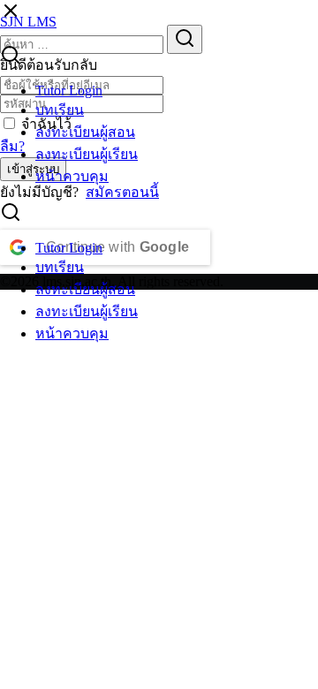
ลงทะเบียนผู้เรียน (86, 154)
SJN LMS (28, 21)
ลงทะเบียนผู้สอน (85, 132)
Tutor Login (68, 90)
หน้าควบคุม (72, 176)
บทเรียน (59, 109)
